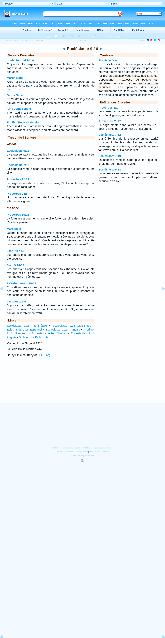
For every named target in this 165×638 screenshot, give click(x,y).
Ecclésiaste (17, 41)
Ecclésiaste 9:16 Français (63, 329)
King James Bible (19, 108)
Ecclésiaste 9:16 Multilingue (72, 325)
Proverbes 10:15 (18, 214)
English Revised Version (23, 122)
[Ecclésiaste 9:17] (161, 295)
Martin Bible (15, 77)
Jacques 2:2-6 (16, 301)
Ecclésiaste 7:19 (18, 165)
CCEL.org (44, 355)
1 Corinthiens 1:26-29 (21, 283)
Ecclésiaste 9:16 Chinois (49, 333)
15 (102, 64)
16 (154, 71)
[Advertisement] (82, 383)
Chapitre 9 (28, 41)
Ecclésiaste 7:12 (109, 134)
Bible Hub (41, 337)
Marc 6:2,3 (14, 229)
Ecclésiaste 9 (107, 60)
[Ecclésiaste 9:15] (4, 295)
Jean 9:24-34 (15, 265)
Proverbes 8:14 (108, 107)
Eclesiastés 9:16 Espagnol (24, 329)
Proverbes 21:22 (18, 179)
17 (117, 87)
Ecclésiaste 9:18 (18, 150)
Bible (7, 41)
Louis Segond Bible (20, 60)
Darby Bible (15, 95)
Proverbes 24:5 (17, 193)
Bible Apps (26, 337)
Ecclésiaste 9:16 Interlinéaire (27, 325)
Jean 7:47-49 (15, 251)
